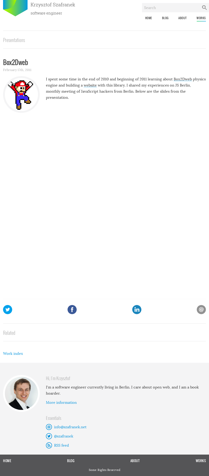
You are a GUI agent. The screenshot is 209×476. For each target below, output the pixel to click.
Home (148, 18)
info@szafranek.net (70, 427)
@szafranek (63, 436)
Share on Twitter (7, 309)
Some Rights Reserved (104, 470)
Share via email (201, 309)
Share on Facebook (72, 309)
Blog (165, 18)
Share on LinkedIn (136, 309)
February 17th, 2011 (17, 70)
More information (61, 402)
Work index (13, 353)
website (90, 85)
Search (204, 7)
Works (201, 18)
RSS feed (61, 445)
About (182, 18)
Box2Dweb (183, 79)
